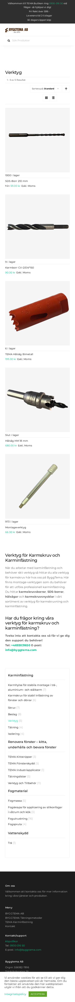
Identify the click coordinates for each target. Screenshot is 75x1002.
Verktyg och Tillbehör (22, 783)
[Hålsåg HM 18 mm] (37, 400)
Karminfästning (20, 675)
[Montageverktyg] (37, 486)
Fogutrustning (17, 818)
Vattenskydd (18, 833)
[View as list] (53, 97)
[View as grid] (46, 97)
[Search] (60, 30)
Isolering (14, 733)
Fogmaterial (18, 791)
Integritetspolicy (15, 994)
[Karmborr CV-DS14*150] (37, 226)
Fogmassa (15, 800)
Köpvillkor (11, 941)
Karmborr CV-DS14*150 (19, 267)
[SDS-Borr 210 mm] (37, 140)
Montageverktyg (15, 527)
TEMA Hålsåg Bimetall (19, 354)
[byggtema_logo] (16, 29)
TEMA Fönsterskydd (21, 763)
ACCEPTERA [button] (38, 994)
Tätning (13, 727)
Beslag (12, 714)
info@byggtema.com (21, 650)
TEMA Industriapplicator (24, 770)
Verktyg (13, 720)
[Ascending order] (66, 88)
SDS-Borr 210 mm (16, 181)
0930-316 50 (56, 3)
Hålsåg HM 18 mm (16, 440)
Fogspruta (15, 824)
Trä (10, 842)
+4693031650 (20, 645)
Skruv (12, 707)
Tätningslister (17, 776)
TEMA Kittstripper (20, 756)
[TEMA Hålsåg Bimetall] (37, 313)
